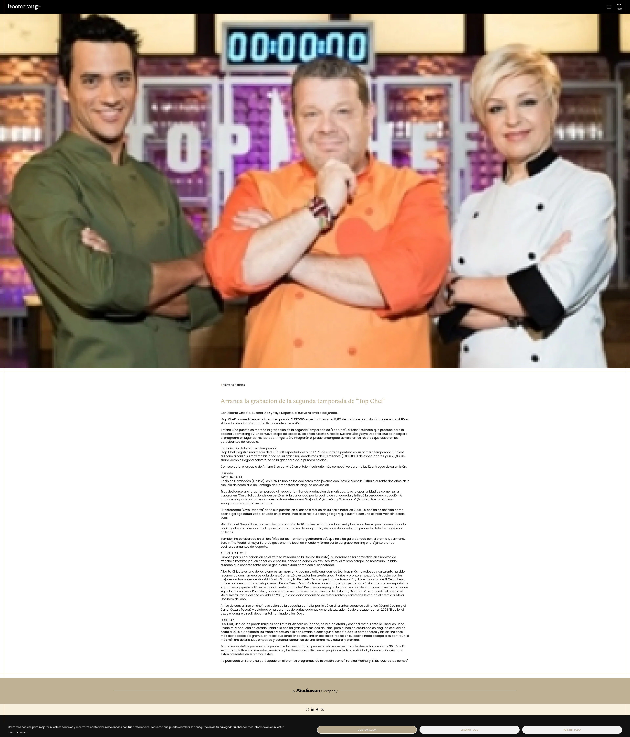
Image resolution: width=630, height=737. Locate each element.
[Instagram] (307, 709)
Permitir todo (572, 729)
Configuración (367, 729)
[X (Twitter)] (322, 709)
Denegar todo (469, 729)
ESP (619, 4)
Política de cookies (17, 732)
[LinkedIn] (312, 709)
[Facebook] (317, 709)
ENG (619, 9)
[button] (609, 7)
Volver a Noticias (232, 385)
